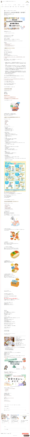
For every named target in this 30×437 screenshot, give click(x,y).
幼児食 (18, 6)
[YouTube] (28, 2)
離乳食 (16, 6)
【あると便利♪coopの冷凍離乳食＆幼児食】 (24, 421)
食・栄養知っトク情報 (6, 6)
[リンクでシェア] (8, 408)
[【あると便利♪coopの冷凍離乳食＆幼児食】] (24, 417)
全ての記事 (2, 6)
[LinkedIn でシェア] (7, 408)
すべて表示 (28, 413)
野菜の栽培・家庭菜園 (22, 6)
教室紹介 (13, 6)
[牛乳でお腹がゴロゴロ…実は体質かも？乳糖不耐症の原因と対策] (15, 417)
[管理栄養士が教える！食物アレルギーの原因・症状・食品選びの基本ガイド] (5, 417)
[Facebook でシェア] (4, 408)
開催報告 (10, 6)
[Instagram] (10, 433)
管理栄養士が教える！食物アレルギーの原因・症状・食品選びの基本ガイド (5, 421)
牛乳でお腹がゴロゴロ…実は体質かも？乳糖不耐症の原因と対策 (14, 421)
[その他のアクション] (25, 10)
